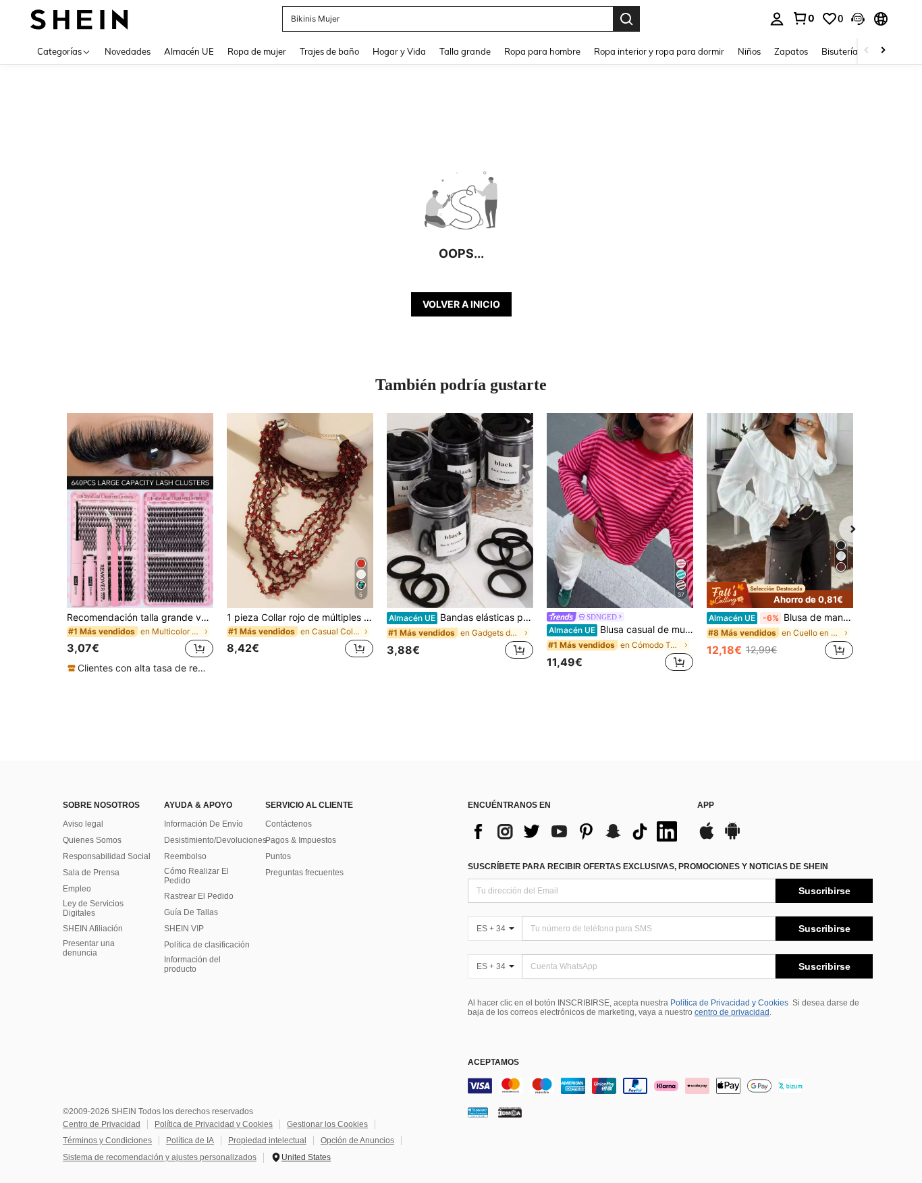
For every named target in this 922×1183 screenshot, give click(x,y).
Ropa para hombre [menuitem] (542, 51)
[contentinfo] (670, 1086)
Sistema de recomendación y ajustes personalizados (159, 1157)
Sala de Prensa (91, 872)
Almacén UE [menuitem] (189, 51)
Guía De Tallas (191, 912)
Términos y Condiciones (107, 1140)
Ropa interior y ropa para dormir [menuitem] (659, 51)
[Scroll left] (866, 51)
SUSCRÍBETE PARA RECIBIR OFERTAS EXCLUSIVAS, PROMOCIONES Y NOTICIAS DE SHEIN (648, 866)
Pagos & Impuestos (300, 840)
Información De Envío (203, 824)
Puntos (278, 856)
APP (705, 805)
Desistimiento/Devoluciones (215, 840)
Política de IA (190, 1140)
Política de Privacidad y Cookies (729, 1003)
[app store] (706, 837)
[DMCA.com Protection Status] (510, 1111)
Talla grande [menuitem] (465, 51)
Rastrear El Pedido (199, 896)
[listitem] (140, 544)
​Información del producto (192, 964)
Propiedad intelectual (267, 1140)
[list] (576, 831)
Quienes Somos (92, 840)
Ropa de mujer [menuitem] (256, 51)
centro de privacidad (732, 1012)
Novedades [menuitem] (128, 51)
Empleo (77, 888)
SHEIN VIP (184, 928)
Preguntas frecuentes (304, 872)
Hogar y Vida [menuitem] (399, 51)
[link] (803, 18)
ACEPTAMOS (493, 1062)
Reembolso (185, 856)
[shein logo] (79, 18)
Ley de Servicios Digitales (93, 908)
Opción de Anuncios (357, 1140)
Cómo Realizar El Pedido (196, 875)
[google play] (732, 837)
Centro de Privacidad (101, 1124)
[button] (858, 19)
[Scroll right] (883, 51)
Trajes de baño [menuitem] (329, 51)
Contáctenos (288, 824)
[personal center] (777, 19)
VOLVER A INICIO (461, 304)
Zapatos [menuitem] (791, 51)
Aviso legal (83, 824)
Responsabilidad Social (107, 856)
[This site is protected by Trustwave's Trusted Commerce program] (478, 1111)
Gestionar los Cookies (327, 1124)
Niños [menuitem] (749, 51)
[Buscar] (626, 19)
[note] (140, 668)
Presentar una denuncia (89, 948)
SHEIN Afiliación (93, 928)
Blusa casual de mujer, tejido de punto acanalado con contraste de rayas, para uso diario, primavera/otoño (621, 629)
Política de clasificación (207, 945)
